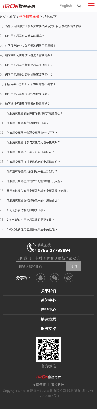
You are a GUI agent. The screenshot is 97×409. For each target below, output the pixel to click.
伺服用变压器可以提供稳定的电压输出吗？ (33, 161)
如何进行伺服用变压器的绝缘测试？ (27, 103)
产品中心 (48, 310)
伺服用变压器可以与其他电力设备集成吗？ (33, 142)
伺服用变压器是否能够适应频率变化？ (29, 74)
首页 (3, 16)
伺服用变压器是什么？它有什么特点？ (31, 152)
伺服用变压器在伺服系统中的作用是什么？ (33, 200)
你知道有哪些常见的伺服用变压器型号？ (32, 171)
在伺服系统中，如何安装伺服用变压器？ (30, 45)
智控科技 (57, 385)
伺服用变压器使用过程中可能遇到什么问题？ (35, 181)
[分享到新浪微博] (68, 277)
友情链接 (39, 385)
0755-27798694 (54, 250)
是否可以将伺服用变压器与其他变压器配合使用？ (38, 190)
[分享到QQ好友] (40, 277)
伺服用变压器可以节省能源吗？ (24, 36)
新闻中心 (48, 300)
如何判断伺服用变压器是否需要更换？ (29, 55)
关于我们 (48, 291)
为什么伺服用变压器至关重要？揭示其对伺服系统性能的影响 (43, 26)
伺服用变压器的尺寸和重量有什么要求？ (30, 84)
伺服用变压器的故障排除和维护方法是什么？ (35, 113)
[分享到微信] (54, 277)
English (65, 6)
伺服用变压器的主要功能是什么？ (28, 123)
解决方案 (48, 319)
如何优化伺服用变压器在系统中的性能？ (32, 229)
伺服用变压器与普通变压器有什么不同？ (32, 132)
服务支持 (48, 329)
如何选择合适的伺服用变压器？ (26, 210)
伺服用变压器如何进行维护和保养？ (27, 94)
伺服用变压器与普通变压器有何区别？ (29, 65)
